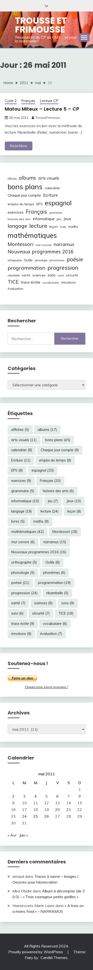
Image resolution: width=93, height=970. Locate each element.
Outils (28, 260)
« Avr (12, 835)
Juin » (23, 835)
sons (52, 275)
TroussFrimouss (47, 117)
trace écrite (30, 282)
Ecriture (50, 195)
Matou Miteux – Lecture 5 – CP (42, 109)
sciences (39, 275)
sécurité (72, 275)
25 (35, 816)
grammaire (55, 212)
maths (73, 226)
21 (68, 809)
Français (28, 100)
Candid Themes (54, 957)
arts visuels (48, 178)
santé (26, 275)
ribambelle (14, 275)
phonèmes (57, 260)
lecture (38, 225)
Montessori (20, 244)
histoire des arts (19, 219)
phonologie (41, 260)
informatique (44, 218)
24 (24, 816)
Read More (18, 146)
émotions (68, 282)
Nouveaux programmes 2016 (40, 252)
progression (62, 267)
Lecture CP (49, 100)
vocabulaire (50, 282)
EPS (39, 204)
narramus (64, 244)
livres (63, 226)
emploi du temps (21, 204)
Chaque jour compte (24, 195)
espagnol (58, 203)
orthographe (15, 260)
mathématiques (32, 235)
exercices (16, 212)
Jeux (67, 218)
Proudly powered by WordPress (36, 951)
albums (27, 178)
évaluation (15, 289)
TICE (13, 282)
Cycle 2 (11, 100)
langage (17, 226)
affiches (12, 178)
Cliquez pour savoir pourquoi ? (46, 687)
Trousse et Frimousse (41, 25)
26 (46, 816)
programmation (26, 267)
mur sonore (44, 245)
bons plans (25, 186)
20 (57, 809)
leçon (53, 226)
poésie (75, 259)
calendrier (52, 188)
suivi (61, 275)
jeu (59, 219)
